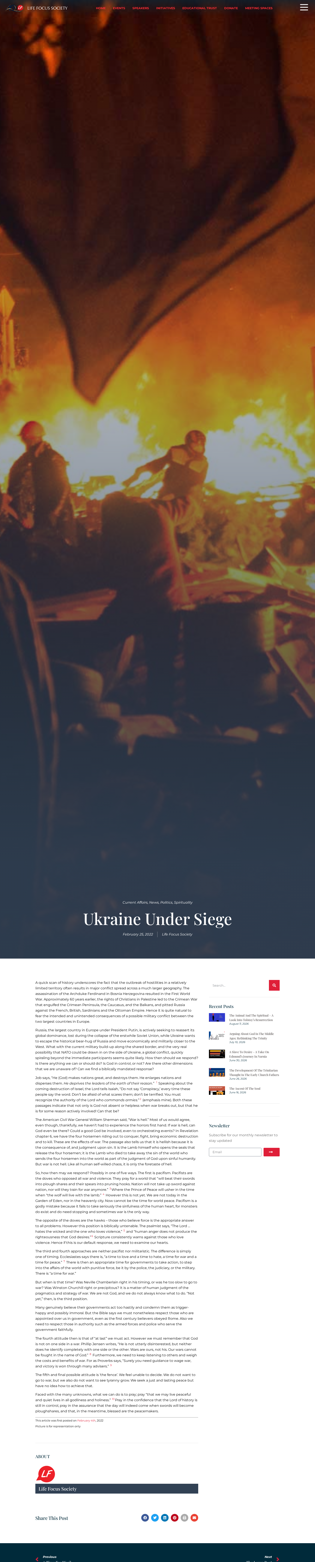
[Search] (274, 985)
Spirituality (183, 902)
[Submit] (272, 1152)
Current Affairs (135, 902)
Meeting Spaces (259, 8)
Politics (166, 902)
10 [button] (113, 1399)
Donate (231, 8)
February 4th (86, 1420)
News (154, 902)
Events (119, 8)
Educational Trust (199, 8)
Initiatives (165, 8)
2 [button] (140, 1099)
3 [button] (110, 1188)
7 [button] (64, 1261)
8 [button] (90, 1354)
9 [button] (111, 1365)
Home (101, 8)
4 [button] (103, 1194)
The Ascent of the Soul (244, 1088)
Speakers (140, 8)
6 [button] (92, 1236)
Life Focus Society (47, 8)
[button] (145, 1518)
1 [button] (156, 1082)
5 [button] (124, 1230)
